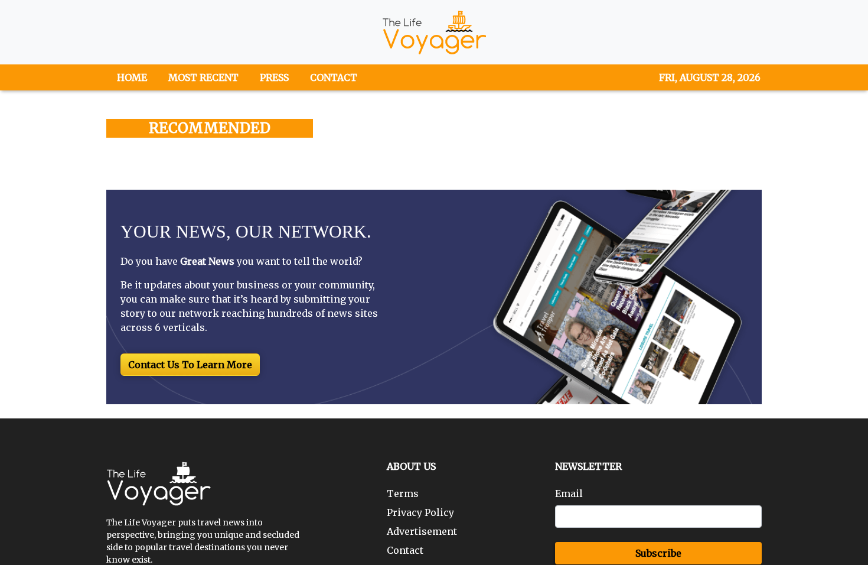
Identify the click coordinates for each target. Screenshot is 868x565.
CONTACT (333, 77)
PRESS (274, 77)
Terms (403, 493)
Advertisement (422, 531)
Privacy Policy (420, 512)
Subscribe (658, 553)
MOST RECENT (203, 77)
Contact (405, 550)
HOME (132, 77)
